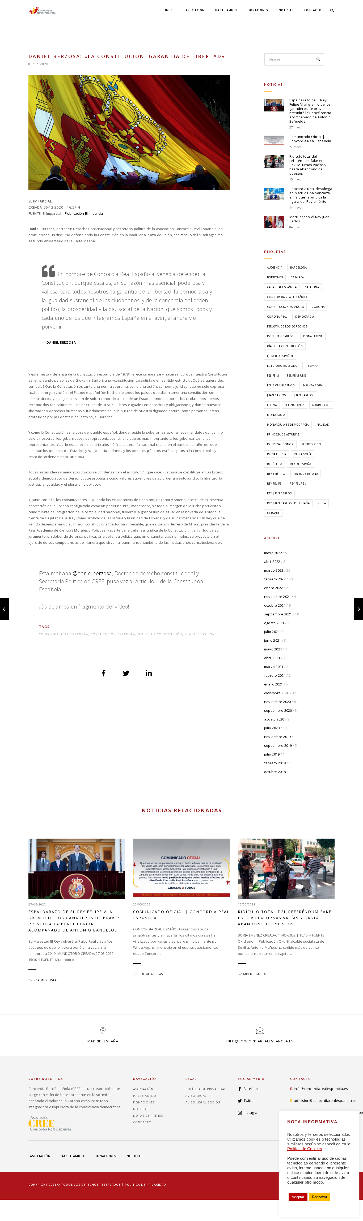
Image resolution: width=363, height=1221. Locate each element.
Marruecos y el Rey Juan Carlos (309, 219)
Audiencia (274, 267)
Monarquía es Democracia (288, 424)
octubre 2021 (275, 605)
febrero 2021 (275, 675)
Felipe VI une (296, 375)
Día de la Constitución (160, 634)
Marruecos (321, 405)
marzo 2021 (274, 666)
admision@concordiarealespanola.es (325, 1100)
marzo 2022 (274, 570)
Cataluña (312, 287)
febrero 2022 (275, 579)
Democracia (304, 316)
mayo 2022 (273, 552)
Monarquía (276, 415)
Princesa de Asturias (283, 434)
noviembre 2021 (277, 596)
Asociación (195, 10)
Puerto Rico (311, 444)
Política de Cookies (304, 1149)
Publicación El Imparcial (84, 213)
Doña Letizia (312, 336)
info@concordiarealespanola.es (260, 1041)
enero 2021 (273, 684)
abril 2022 (272, 561)
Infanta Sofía (312, 385)
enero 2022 (273, 587)
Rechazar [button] (319, 1197)
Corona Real (277, 316)
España (313, 366)
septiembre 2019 (278, 745)
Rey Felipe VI (298, 483)
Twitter (249, 1100)
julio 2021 (272, 631)
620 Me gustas (151, 974)
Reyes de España (305, 474)
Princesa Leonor (280, 444)
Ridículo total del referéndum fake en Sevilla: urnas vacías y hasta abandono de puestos (308, 164)
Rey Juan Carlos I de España (288, 503)
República (274, 464)
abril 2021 (272, 657)
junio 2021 (272, 640)
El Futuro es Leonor (283, 366)
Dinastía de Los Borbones (287, 326)
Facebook (252, 1088)
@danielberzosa (92, 573)
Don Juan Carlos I (281, 336)
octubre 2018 (275, 771)
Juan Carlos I (304, 395)
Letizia (272, 405)
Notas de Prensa (148, 1116)
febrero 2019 (275, 763)
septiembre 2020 (278, 710)
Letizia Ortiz (294, 405)
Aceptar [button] (298, 1197)
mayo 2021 (273, 649)
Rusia (322, 503)
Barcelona (298, 267)
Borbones (275, 277)
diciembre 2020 (276, 693)
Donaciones (258, 10)
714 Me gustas (46, 980)
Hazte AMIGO (226, 10)
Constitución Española (113, 634)
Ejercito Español (280, 356)
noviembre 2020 (277, 701)
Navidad (323, 424)
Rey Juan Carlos (279, 493)
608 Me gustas (255, 974)
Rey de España (300, 464)
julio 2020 (272, 728)
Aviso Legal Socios (202, 1102)
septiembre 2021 (278, 614)
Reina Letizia (276, 454)
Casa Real (298, 277)
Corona (318, 307)
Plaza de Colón (200, 634)
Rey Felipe (274, 483)
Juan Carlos (276, 395)
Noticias (286, 10)
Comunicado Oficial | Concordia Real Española (310, 139)
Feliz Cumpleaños (280, 385)
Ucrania (273, 513)
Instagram (252, 1112)
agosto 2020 (274, 719)
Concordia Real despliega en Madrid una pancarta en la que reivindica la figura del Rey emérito (310, 195)
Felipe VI (273, 375)
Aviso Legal (196, 1096)
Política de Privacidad (206, 1089)
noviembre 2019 (277, 736)
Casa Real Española (282, 287)
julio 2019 (272, 754)
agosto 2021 (274, 622)
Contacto (313, 10)
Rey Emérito (276, 474)
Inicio (170, 10)
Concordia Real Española (63, 634)
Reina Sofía (302, 454)
